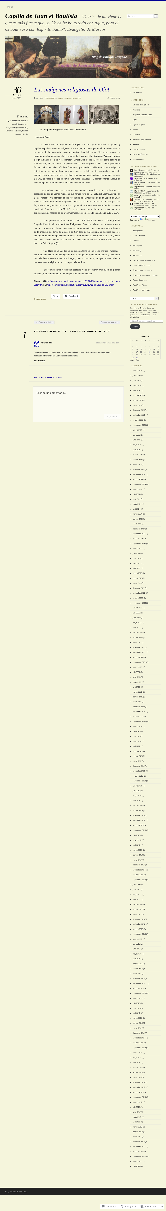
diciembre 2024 (139, 469)
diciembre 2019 (139, 766)
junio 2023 (137, 558)
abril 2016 (136, 959)
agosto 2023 (137, 548)
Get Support (137, 255)
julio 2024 (136, 494)
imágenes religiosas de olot (16, 128)
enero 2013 (137, 1137)
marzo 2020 (137, 751)
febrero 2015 (138, 1023)
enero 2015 (137, 1028)
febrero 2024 (138, 519)
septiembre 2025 (139, 425)
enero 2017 (137, 914)
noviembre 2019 (139, 771)
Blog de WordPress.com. (16, 1191)
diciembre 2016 (139, 919)
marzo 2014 (137, 1068)
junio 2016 (137, 949)
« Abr (132, 360)
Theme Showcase (140, 280)
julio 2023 (136, 553)
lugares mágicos (73, 98)
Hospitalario (49, 98)
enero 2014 (137, 1077)
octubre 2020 (138, 717)
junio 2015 (137, 1008)
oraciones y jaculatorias (142, 139)
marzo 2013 (137, 1127)
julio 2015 (136, 1003)
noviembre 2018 (139, 820)
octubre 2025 (138, 420)
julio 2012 (136, 1166)
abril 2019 (136, 801)
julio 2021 (136, 672)
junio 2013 (137, 1112)
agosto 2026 (137, 371)
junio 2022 (137, 618)
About (10, 7)
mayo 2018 (137, 840)
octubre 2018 (138, 825)
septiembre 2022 (139, 603)
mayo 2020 (137, 741)
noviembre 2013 (139, 1087)
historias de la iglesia (141, 105)
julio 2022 (136, 613)
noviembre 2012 (139, 1146)
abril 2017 (136, 899)
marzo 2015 (137, 1018)
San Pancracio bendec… (144, 199)
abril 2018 (136, 845)
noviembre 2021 (139, 652)
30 (133, 357)
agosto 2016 (137, 939)
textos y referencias (140, 154)
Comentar (112, 416)
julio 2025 (136, 435)
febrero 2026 (138, 400)
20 (150, 352)
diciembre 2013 (139, 1082)
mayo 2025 (137, 445)
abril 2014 (136, 1062)
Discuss (136, 241)
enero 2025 (137, 464)
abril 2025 (136, 450)
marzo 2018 (137, 850)
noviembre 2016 (139, 924)
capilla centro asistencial (16, 121)
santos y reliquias (139, 149)
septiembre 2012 (139, 1156)
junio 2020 (137, 736)
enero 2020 (137, 761)
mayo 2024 (137, 504)
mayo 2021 (137, 682)
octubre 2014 (138, 1043)
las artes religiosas (13, 131)
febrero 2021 (138, 697)
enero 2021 (137, 702)
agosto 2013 (137, 1102)
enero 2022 (137, 642)
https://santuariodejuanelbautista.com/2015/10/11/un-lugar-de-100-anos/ (80, 285)
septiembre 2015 (139, 993)
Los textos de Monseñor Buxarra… (146, 192)
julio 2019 (136, 791)
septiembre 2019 (139, 781)
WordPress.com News (141, 290)
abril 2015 (136, 1013)
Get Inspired (137, 245)
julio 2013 (136, 1107)
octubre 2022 (138, 598)
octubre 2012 (138, 1152)
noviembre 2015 (139, 983)
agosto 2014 (137, 1053)
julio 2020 (136, 731)
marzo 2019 (137, 805)
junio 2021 (137, 677)
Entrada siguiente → (110, 322)
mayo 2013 (137, 1117)
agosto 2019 (137, 786)
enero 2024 (137, 524)
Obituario (136, 134)
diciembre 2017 (139, 865)
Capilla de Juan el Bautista (41, 15)
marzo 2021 (137, 692)
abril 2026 (136, 390)
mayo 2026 (137, 385)
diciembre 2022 (139, 588)
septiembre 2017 (139, 880)
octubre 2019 (138, 776)
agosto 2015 (137, 998)
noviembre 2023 (139, 534)
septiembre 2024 (139, 484)
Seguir (135, 327)
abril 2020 (136, 746)
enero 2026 (137, 405)
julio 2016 (136, 944)
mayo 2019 (137, 796)
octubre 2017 (138, 875)
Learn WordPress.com (141, 265)
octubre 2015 (138, 988)
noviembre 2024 (139, 474)
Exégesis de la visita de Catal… (146, 205)
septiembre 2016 (139, 934)
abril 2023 (136, 568)
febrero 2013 (138, 1132)
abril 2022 (136, 628)
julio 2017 (136, 885)
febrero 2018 (138, 855)
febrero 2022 (138, 637)
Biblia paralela (138, 231)
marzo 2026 (137, 395)
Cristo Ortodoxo (139, 236)
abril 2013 (136, 1122)
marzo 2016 (137, 964)
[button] (47, 114)
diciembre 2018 (139, 815)
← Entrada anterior (44, 322)
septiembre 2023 (139, 544)
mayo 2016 (137, 954)
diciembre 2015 (139, 978)
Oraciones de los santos (142, 270)
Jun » (138, 360)
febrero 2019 (138, 811)
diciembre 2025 (139, 410)
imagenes (61, 98)
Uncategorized (138, 159)
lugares (135, 120)
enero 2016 (137, 974)
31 (137, 357)
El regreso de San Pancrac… (146, 200)
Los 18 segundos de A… (144, 170)
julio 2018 (136, 835)
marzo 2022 (137, 632)
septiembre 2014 (139, 1048)
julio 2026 (136, 376)
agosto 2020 (137, 726)
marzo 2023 (137, 573)
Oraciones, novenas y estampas (145, 275)
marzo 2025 (137, 455)
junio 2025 (137, 440)
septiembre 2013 (139, 1097)
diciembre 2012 (139, 1142)
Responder (39, 361)
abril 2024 (136, 509)
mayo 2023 (137, 563)
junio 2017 (137, 889)
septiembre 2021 (139, 662)
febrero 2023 (138, 578)
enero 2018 (137, 860)
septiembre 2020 (139, 721)
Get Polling (137, 250)
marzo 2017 (137, 904)
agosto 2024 (137, 489)
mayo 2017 (137, 894)
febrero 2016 (138, 969)
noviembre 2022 (139, 593)
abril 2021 (136, 687)
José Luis (138, 195)
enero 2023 (137, 583)
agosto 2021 (137, 667)
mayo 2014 (137, 1058)
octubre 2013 (138, 1092)
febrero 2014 (138, 1072)
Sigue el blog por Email (145, 304)
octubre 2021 (138, 657)
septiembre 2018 (139, 830)
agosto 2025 (137, 430)
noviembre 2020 (139, 712)
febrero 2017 (138, 909)
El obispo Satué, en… (142, 204)
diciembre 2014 (139, 1033)
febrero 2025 (138, 460)
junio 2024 (137, 499)
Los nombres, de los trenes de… (147, 171)
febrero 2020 (138, 756)
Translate (151, 220)
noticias (136, 129)
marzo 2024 (137, 514)
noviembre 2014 (139, 1038)
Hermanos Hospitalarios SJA (144, 260)
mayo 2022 (137, 623)
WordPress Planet (140, 285)
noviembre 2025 (139, 415)
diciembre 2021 (139, 647)
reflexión (136, 144)
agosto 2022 (137, 608)
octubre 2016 (138, 929)
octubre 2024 (138, 479)
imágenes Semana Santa (142, 115)
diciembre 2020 (139, 707)
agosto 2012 (137, 1161)
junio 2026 (137, 380)
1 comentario (114, 98)
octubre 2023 (138, 539)
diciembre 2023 (139, 529)
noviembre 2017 (139, 870)
